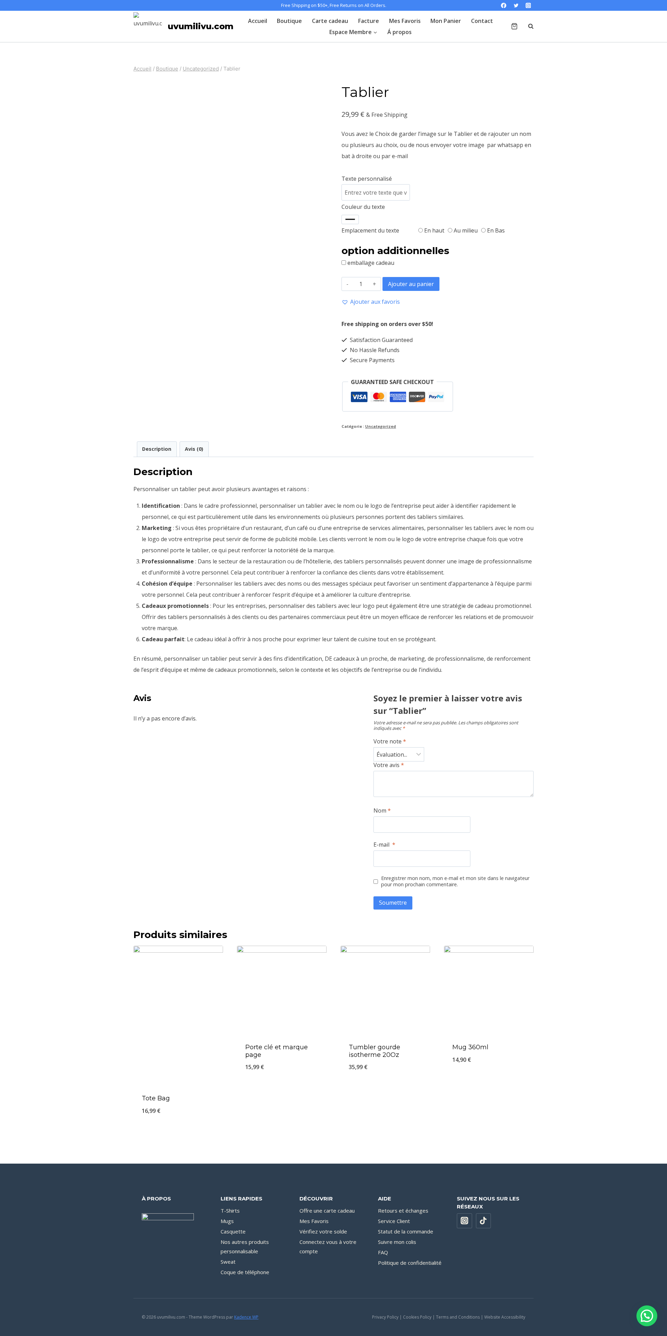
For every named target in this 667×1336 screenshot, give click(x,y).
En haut (433, 230)
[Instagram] (528, 5)
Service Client (394, 1220)
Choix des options (281, 1090)
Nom (382, 810)
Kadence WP (246, 1317)
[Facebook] (504, 5)
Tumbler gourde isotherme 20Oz (374, 1051)
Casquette (233, 1231)
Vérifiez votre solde (323, 1231)
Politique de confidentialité (410, 1262)
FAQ (383, 1252)
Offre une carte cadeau (327, 1210)
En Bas (495, 230)
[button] (370, 301)
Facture (368, 21)
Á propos (399, 32)
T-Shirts (230, 1210)
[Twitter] (516, 5)
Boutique (289, 21)
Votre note (389, 741)
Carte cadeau (330, 21)
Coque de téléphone (245, 1272)
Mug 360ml (470, 1047)
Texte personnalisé (366, 178)
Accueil (257, 21)
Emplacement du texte (370, 230)
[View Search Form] (527, 26)
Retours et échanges (403, 1210)
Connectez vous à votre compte (327, 1246)
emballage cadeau (370, 263)
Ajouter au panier (411, 284)
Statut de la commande (405, 1231)
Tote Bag (156, 1098)
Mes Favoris (405, 21)
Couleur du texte (363, 207)
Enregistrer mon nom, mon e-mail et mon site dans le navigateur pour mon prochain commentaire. (455, 881)
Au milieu (465, 230)
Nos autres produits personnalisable (245, 1246)
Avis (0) (194, 449)
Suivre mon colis (397, 1241)
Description (156, 449)
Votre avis (388, 765)
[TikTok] (483, 1221)
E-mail (384, 844)
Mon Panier (445, 21)
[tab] (157, 449)
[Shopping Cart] (514, 26)
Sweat (228, 1261)
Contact (482, 21)
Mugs (227, 1220)
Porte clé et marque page (276, 1051)
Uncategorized (380, 426)
